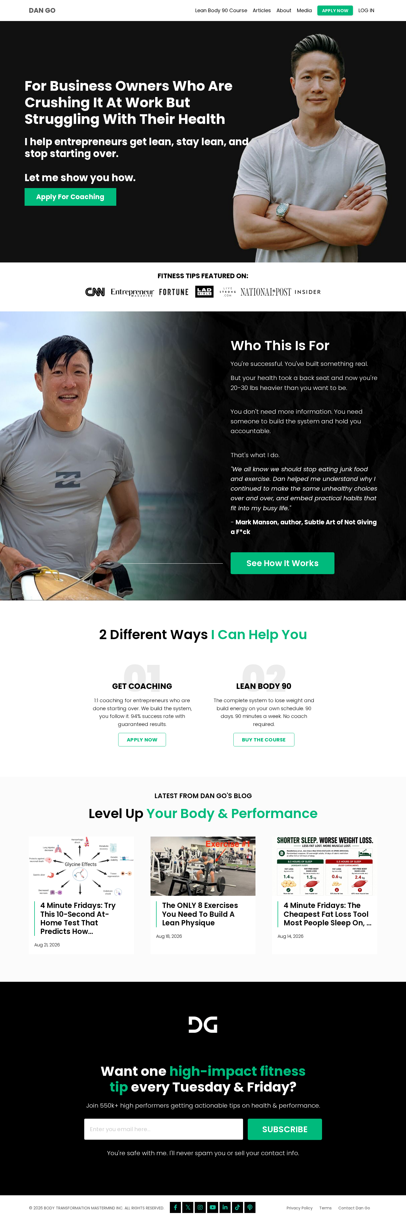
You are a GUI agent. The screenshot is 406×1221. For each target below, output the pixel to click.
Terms (325, 1208)
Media (304, 10)
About (283, 10)
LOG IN (366, 10)
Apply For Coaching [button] (70, 196)
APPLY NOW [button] (335, 10)
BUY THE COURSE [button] (264, 739)
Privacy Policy (300, 1208)
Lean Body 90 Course (221, 10)
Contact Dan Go (354, 1208)
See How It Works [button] (282, 563)
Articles (262, 10)
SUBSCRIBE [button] (285, 1129)
